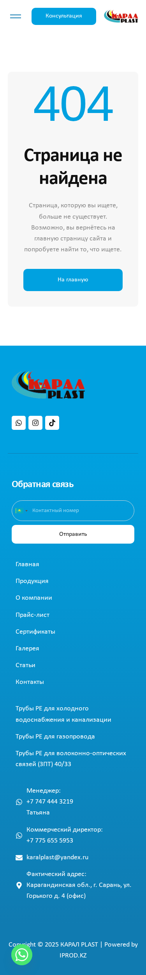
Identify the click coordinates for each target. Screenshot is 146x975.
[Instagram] (35, 423)
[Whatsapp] (19, 423)
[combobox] (21, 511)
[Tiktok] (52, 423)
